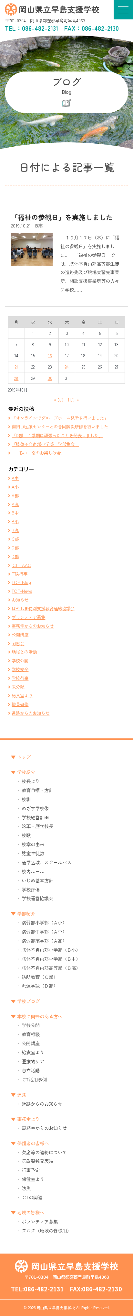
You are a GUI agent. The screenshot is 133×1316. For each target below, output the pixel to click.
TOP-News (22, 591)
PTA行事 (19, 573)
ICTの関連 (32, 1197)
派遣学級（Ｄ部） (40, 985)
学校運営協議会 (37, 898)
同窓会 (18, 643)
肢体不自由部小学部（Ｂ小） (51, 949)
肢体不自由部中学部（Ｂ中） (51, 958)
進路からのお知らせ (30, 713)
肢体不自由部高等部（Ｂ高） (51, 967)
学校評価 (31, 889)
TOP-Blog (21, 582)
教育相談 (31, 1034)
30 (50, 378)
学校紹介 (26, 772)
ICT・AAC (21, 565)
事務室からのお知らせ (33, 626)
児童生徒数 (33, 853)
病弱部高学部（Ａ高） (44, 940)
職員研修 (20, 704)
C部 (15, 539)
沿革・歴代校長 (37, 826)
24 (67, 366)
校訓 (26, 799)
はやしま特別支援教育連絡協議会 (43, 608)
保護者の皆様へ (33, 1143)
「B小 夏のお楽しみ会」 (38, 452)
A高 (15, 504)
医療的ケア (33, 1061)
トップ (24, 756)
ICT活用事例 (34, 1079)
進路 (21, 1094)
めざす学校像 (35, 808)
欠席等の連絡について (44, 1152)
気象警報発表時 (37, 1160)
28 (16, 378)
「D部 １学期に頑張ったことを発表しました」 (57, 435)
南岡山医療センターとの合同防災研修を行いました (60, 426)
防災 (26, 1188)
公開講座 (20, 634)
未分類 (18, 686)
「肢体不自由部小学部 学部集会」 (45, 444)
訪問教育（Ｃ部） (40, 976)
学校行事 (20, 678)
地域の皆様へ (30, 1212)
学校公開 (20, 660)
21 (16, 366)
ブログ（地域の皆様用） (46, 1230)
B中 (15, 512)
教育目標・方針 (37, 790)
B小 (15, 521)
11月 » (73, 399)
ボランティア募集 (28, 617)
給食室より (22, 695)
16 (50, 355)
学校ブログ (28, 1001)
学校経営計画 (35, 817)
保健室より (33, 1179)
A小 (15, 486)
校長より (31, 781)
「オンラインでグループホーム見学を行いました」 (60, 418)
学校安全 (20, 669)
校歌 (26, 835)
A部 (15, 495)
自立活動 (31, 1070)
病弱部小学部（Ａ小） (44, 922)
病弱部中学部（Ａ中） (44, 931)
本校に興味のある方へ (39, 1016)
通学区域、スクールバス (46, 862)
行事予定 (31, 1170)
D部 (15, 547)
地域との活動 (24, 651)
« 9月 (59, 399)
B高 (15, 530)
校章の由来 (33, 844)
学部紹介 (26, 913)
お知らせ (20, 599)
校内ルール (33, 871)
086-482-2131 (40, 28)
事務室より (28, 1118)
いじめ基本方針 (37, 880)
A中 (15, 478)
